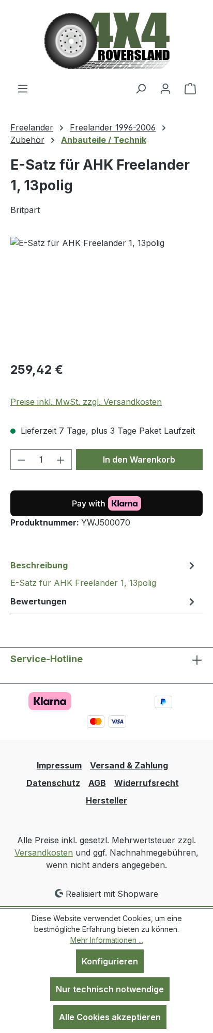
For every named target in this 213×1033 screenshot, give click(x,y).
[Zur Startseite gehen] (107, 41)
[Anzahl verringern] (21, 459)
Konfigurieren (110, 961)
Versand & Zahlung (129, 765)
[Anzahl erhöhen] (61, 459)
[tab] (103, 573)
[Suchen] (140, 88)
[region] (106, 295)
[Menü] (22, 88)
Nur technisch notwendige (110, 989)
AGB (97, 783)
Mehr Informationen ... (106, 940)
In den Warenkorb (139, 459)
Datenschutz (53, 783)
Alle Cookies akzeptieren (110, 1017)
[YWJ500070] (106, 295)
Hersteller (106, 800)
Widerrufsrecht (146, 783)
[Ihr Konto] (165, 88)
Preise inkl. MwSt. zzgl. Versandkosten (86, 402)
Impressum (59, 765)
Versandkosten (43, 852)
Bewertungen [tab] (38, 601)
